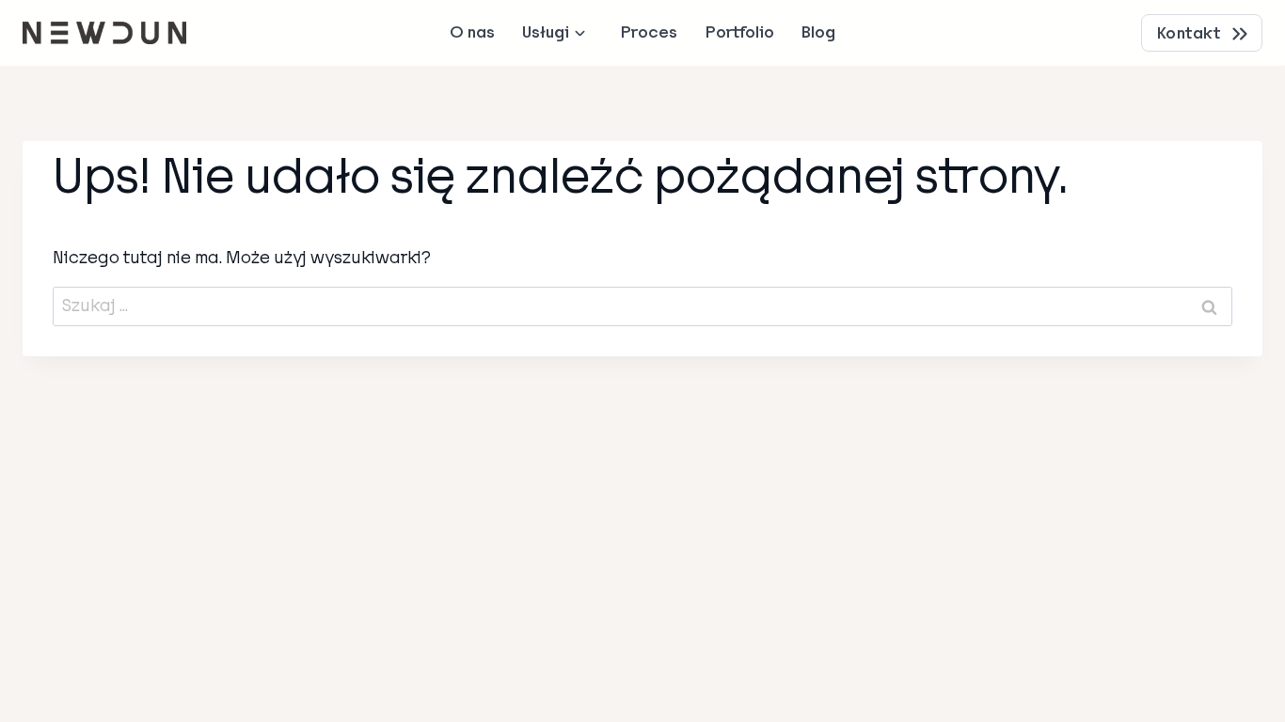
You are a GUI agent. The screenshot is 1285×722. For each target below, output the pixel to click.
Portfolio (740, 32)
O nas (472, 32)
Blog (818, 32)
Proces (649, 32)
